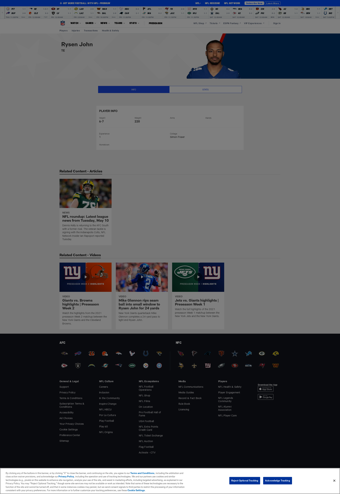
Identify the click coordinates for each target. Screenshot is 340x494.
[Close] (334, 481)
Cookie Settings (136, 490)
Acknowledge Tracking (277, 480)
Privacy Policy (66, 476)
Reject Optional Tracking (244, 480)
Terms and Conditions (142, 473)
